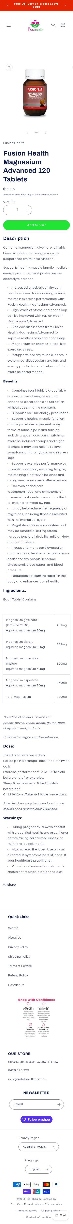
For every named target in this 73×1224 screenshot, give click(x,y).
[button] (8, 25)
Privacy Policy (18, 947)
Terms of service (27, 1211)
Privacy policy (53, 1204)
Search (13, 928)
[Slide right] (45, 132)
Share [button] (11, 884)
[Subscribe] (59, 1104)
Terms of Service (20, 966)
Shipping (26, 195)
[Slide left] (27, 132)
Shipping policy (50, 1211)
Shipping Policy (19, 956)
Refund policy (32, 1204)
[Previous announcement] (7, 5)
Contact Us (16, 985)
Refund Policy (18, 975)
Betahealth (34, 1199)
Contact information (38, 1217)
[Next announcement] (65, 5)
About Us (14, 937)
